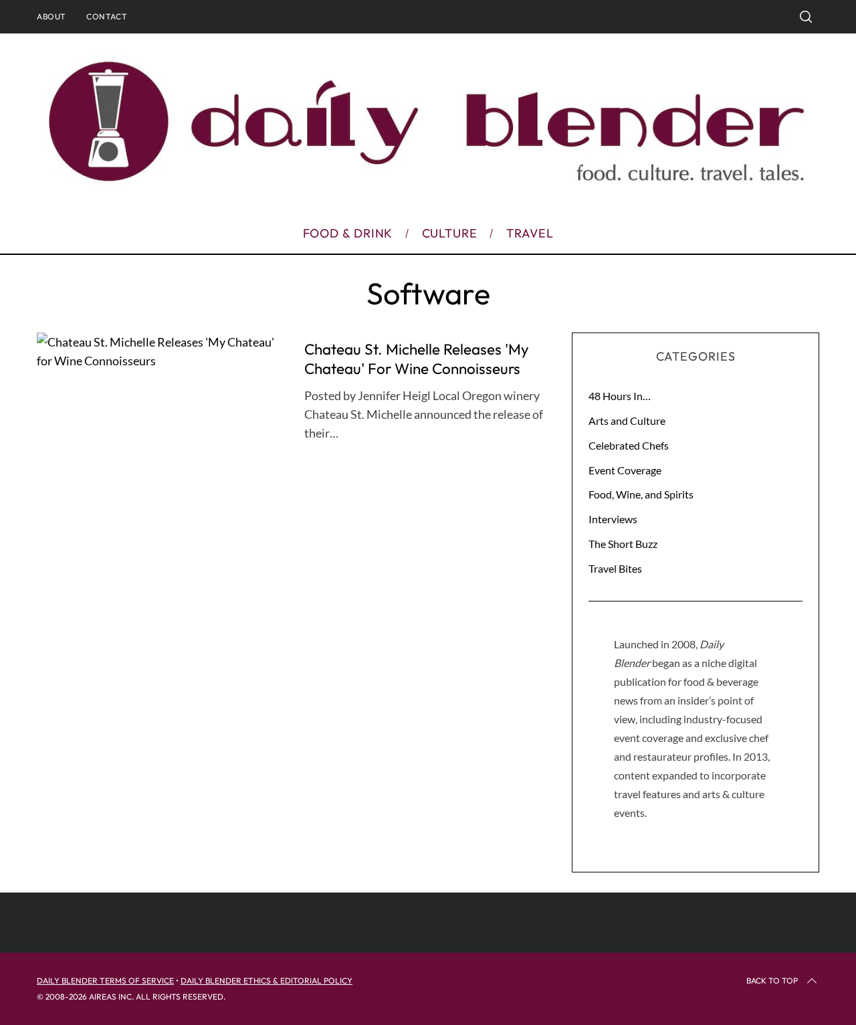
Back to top (772, 980)
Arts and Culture (626, 420)
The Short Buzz (622, 543)
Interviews (612, 518)
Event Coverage (624, 470)
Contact (106, 16)
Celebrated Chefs (628, 445)
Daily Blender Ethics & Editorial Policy (266, 980)
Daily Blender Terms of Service (105, 980)
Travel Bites (615, 568)
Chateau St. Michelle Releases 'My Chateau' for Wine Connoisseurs (416, 358)
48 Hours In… (619, 395)
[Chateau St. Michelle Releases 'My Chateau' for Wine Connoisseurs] (160, 351)
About (51, 16)
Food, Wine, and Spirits (640, 494)
